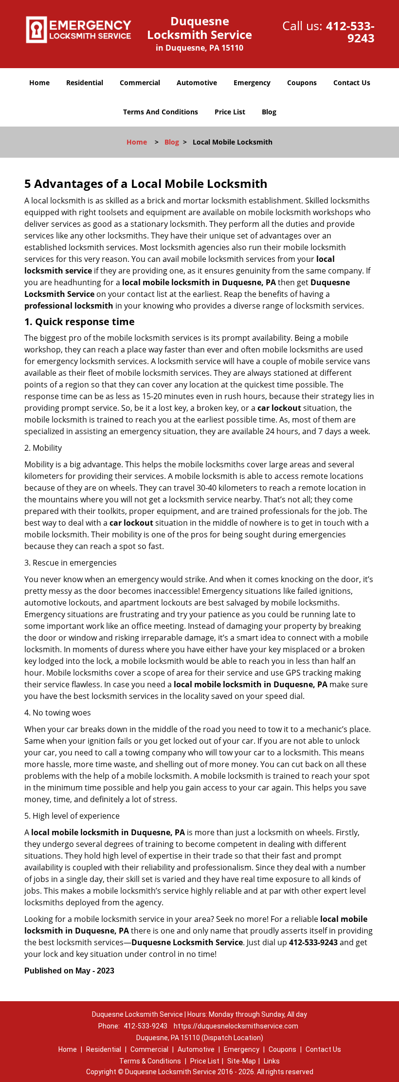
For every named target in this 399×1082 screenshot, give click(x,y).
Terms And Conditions (160, 111)
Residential (84, 82)
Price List (230, 111)
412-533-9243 (350, 32)
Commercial (140, 82)
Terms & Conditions (150, 1061)
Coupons (302, 82)
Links (272, 1061)
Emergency (252, 82)
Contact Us (351, 82)
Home (39, 82)
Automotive (197, 82)
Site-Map (241, 1061)
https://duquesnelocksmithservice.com (236, 1026)
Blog (269, 111)
